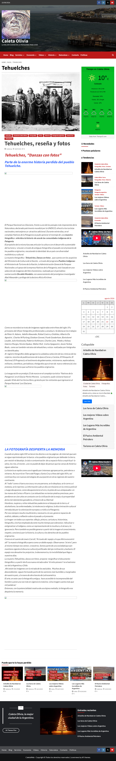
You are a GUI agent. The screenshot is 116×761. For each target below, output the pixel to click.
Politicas (84, 55)
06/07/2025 (60, 689)
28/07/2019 (18, 149)
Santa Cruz (70, 136)
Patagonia (98, 190)
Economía (30, 55)
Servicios (18, 55)
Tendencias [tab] (88, 157)
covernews (75, 757)
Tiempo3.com (101, 136)
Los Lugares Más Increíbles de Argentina (103, 210)
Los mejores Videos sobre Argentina (102, 198)
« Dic (97, 336)
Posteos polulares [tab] (91, 150)
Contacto (75, 55)
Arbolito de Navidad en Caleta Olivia (103, 170)
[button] (112, 55)
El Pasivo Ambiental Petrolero (94, 289)
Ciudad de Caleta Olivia (20, 136)
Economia (98, 220)
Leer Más (87, 401)
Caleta (53, 689)
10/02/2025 (108, 689)
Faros (104, 177)
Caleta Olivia (15, 41)
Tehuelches (9, 139)
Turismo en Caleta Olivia (95, 446)
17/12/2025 (16, 689)
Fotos (40, 136)
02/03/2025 (83, 691)
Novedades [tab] (88, 143)
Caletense (9, 149)
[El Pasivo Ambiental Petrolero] (87, 221)
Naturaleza (63, 55)
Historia (51, 55)
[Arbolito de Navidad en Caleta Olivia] (87, 167)
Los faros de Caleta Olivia (93, 263)
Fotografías (33, 136)
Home (5, 55)
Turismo (108, 167)
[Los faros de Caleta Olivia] (87, 181)
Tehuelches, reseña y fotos (37, 144)
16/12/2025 (39, 689)
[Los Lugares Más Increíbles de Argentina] (87, 208)
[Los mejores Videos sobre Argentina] (87, 194)
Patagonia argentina (58, 136)
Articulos (8, 136)
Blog (12, 55)
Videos (41, 55)
